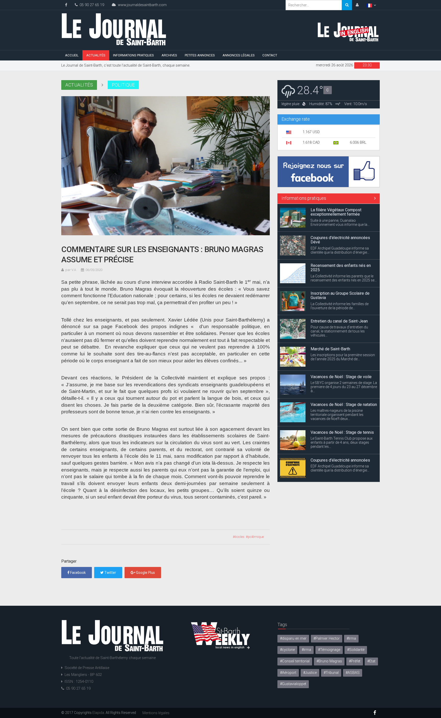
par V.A (70, 270)
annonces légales (239, 55)
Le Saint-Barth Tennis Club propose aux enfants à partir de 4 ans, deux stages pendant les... (342, 414)
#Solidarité (355, 650)
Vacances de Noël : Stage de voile (341, 348)
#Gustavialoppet (293, 684)
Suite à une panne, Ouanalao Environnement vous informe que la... (340, 473)
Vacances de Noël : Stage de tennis (342, 404)
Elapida (98, 713)
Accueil (72, 55)
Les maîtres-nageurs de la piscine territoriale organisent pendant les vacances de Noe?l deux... (337, 387)
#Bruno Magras (329, 661)
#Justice (310, 673)
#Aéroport (288, 673)
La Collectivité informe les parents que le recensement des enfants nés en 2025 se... (344, 250)
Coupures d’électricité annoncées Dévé (340, 212)
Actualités (95, 55)
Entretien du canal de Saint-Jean (339, 293)
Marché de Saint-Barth (330, 321)
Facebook (77, 573)
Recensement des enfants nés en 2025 (341, 240)
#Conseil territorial (295, 661)
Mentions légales (155, 713)
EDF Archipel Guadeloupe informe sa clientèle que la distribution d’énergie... (340, 222)
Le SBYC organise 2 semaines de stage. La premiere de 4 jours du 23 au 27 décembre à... (344, 359)
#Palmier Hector (326, 638)
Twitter (110, 573)
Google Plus (145, 573)
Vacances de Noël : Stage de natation (344, 376)
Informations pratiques (133, 55)
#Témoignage (329, 650)
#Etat (371, 661)
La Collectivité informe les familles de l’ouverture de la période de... (340, 278)
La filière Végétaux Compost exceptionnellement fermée (336, 462)
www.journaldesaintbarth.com (141, 5)
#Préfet (354, 661)
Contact (269, 55)
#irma (306, 650)
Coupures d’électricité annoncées (340, 432)
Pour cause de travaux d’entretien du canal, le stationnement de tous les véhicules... (339, 303)
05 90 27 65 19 (91, 5)
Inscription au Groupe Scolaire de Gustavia (340, 268)
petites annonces (200, 55)
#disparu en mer (293, 638)
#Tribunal (331, 673)
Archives (169, 55)
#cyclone (287, 650)
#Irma (351, 638)
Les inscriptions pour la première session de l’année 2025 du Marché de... (343, 329)
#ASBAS (353, 673)
